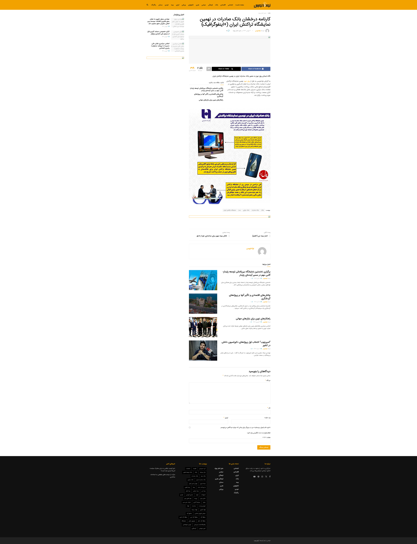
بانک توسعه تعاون (187, 472)
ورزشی (184, 5)
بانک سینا (203, 476)
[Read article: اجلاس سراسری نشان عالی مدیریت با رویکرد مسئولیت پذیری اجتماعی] (177, 47)
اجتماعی (230, 5)
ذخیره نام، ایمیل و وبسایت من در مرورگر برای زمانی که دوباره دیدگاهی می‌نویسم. (245, 427)
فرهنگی (210, 5)
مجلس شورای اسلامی (200, 513)
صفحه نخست (239, 5)
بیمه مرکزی (196, 491)
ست (239, 210)
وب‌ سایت (267, 417)
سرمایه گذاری (197, 502)
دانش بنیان (202, 498)
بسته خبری (202, 484)
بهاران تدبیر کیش (193, 484)
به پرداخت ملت (201, 487)
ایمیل (225, 418)
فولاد (188, 506)
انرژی (177, 5)
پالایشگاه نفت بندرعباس (199, 525)
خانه (269, 13)
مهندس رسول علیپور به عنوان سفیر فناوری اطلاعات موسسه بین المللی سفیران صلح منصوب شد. (158, 21)
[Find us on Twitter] (266, 476)
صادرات (194, 506)
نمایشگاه (184, 521)
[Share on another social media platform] (208, 69)
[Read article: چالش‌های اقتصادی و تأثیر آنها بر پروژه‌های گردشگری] (203, 304)
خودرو (167, 5)
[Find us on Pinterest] (258, 476)
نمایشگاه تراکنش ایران (230, 210)
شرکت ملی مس (187, 502)
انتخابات (188, 469)
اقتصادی (223, 5)
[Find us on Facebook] (269, 476)
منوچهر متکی (192, 521)
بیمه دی (203, 491)
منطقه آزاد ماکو (201, 521)
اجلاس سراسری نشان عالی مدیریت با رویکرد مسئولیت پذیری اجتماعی (160, 45)
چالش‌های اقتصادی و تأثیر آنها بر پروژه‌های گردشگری (208, 95)
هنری (197, 5)
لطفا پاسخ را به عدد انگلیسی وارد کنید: (258, 433)
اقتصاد (194, 469)
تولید (197, 495)
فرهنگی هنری (219, 479)
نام (268, 408)
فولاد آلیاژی (202, 510)
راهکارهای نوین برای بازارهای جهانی (211, 100)
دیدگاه (267, 380)
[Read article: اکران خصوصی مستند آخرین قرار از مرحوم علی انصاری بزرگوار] (177, 35)
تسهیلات (203, 495)
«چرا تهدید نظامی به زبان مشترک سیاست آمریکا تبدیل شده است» (162, 469)
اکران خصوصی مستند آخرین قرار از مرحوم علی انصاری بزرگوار (158, 32)
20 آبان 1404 (257, 278)
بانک (216, 5)
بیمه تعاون (187, 487)
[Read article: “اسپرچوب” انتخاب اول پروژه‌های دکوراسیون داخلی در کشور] (203, 350)
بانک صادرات (255, 210)
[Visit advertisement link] (229, 220)
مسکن (160, 5)
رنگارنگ (153, 5)
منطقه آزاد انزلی (183, 517)
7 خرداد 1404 (257, 349)
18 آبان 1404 (257, 302)
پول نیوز (247, 81)
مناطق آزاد (189, 513)
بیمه (172, 5)
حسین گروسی (189, 495)
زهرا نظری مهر (187, 498)
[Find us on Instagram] (262, 476)
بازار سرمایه (202, 472)
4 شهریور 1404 (256, 322)
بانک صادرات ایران (200, 480)
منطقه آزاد (203, 517)
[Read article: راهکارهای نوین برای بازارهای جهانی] (203, 327)
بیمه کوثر (188, 491)
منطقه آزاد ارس (194, 517)
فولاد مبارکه (194, 510)
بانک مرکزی (246, 210)
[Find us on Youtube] (254, 476)
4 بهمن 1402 (246, 31)
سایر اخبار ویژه (262, 13)
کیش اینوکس (202, 528)
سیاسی (204, 5)
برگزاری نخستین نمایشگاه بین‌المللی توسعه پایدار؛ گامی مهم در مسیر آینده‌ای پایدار (206, 89)
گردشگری (194, 528)
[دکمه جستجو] (147, 5)
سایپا (204, 502)
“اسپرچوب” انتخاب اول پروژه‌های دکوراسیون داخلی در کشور (246, 343)
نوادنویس (258, 31)
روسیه (195, 498)
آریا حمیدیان (202, 469)
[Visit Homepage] (262, 5)
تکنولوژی (191, 5)
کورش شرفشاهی (187, 525)
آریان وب (256, 541)
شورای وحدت (202, 506)
